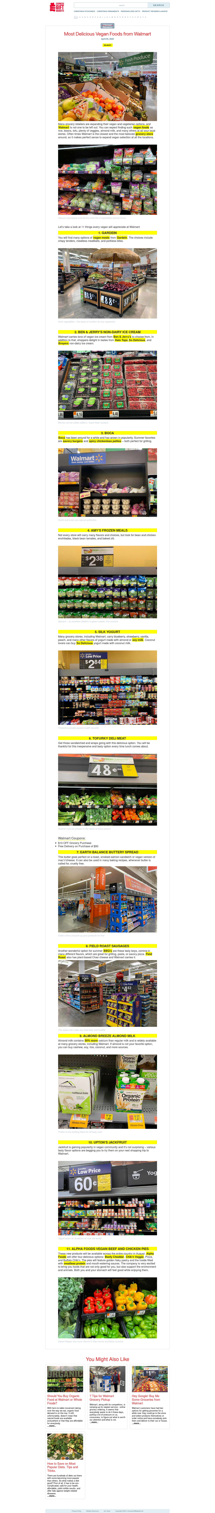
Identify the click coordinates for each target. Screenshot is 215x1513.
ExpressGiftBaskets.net (135, 1511)
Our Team (107, 1511)
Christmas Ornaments (108, 11)
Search (158, 5)
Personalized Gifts (130, 11)
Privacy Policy (76, 1511)
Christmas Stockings (84, 11)
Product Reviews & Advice (154, 11)
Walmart (107, 45)
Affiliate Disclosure (92, 1511)
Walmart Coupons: (71, 838)
